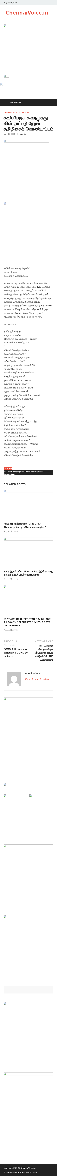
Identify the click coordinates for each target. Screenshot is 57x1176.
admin (23, 134)
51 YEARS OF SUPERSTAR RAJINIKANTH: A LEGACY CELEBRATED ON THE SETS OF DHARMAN (28, 622)
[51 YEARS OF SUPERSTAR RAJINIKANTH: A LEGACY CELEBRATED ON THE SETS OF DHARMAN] (28, 587)
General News (22, 113)
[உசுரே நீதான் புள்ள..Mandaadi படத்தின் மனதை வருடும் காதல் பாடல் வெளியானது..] (28, 539)
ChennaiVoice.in (27, 12)
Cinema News (9, 113)
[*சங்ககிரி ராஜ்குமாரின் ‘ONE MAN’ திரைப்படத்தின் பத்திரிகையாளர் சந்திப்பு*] (28, 492)
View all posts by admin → (37, 681)
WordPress (20, 1172)
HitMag (33, 1172)
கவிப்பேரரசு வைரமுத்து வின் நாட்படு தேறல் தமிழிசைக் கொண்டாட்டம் (23, 472)
